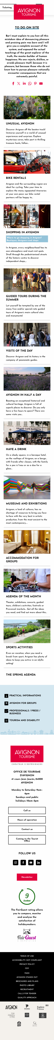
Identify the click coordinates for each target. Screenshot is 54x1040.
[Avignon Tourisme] (29, 12)
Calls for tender (27, 993)
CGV (27, 968)
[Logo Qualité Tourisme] (34, 1023)
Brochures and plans (27, 981)
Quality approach (27, 997)
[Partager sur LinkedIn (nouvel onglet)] (24, 83)
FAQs (27, 973)
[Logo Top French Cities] (11, 1015)
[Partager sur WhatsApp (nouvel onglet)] (30, 83)
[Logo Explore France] (42, 1007)
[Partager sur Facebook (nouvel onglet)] (13, 83)
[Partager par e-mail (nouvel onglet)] (41, 83)
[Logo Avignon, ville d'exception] (11, 1007)
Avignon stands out (27, 977)
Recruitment (27, 989)
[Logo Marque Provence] (27, 1007)
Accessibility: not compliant (27, 960)
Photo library (27, 985)
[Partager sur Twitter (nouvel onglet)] (18, 83)
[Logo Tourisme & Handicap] (42, 1015)
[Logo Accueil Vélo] (19, 1023)
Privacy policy (27, 964)
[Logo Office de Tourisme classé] (27, 1015)
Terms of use (27, 956)
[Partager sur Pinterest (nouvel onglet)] (35, 83)
